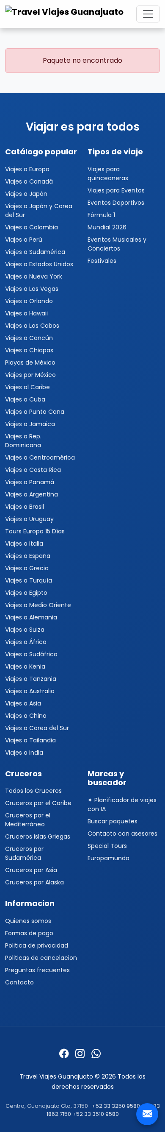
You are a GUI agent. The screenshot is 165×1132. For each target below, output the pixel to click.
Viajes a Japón (26, 194)
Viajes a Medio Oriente (38, 605)
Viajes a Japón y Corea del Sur (38, 210)
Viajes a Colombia (31, 227)
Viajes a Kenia (25, 666)
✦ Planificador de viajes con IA (122, 804)
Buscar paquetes (113, 821)
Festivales (102, 261)
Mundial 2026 (107, 227)
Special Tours (107, 846)
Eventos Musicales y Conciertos (117, 244)
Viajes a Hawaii (26, 313)
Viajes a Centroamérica (40, 457)
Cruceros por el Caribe (38, 803)
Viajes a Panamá (29, 482)
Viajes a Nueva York (33, 276)
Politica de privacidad (36, 945)
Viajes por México (30, 375)
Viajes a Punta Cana (34, 411)
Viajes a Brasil (24, 506)
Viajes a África (26, 642)
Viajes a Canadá (29, 181)
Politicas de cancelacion (41, 958)
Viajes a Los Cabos (32, 325)
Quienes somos (28, 921)
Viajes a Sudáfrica (31, 654)
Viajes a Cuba (25, 399)
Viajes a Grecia (27, 568)
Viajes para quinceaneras (108, 173)
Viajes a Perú (23, 239)
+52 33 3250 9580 (116, 1106)
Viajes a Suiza (24, 629)
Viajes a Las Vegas (31, 288)
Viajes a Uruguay (29, 519)
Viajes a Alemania (31, 617)
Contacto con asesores (122, 833)
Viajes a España (27, 556)
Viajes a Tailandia (30, 740)
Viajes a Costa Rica (33, 470)
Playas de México (30, 362)
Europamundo (108, 858)
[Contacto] (147, 1114)
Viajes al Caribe (27, 387)
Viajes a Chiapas (29, 350)
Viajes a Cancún (29, 338)
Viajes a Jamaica (30, 424)
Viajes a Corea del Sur (37, 728)
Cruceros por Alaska (34, 882)
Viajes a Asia (23, 703)
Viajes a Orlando (29, 301)
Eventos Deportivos (116, 202)
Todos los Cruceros (33, 790)
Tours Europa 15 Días (35, 531)
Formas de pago (29, 933)
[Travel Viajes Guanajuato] (65, 14)
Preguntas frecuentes (37, 970)
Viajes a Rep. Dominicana (23, 440)
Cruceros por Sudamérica (24, 853)
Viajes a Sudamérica (35, 252)
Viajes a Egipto (26, 592)
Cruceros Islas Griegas (37, 836)
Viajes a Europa (27, 169)
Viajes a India (24, 752)
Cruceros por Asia (31, 870)
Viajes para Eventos (116, 190)
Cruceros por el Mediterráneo (27, 819)
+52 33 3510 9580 (95, 1114)
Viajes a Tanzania (30, 679)
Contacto (19, 982)
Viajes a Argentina (31, 494)
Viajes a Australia (30, 691)
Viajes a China (26, 715)
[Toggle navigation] (148, 14)
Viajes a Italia (24, 543)
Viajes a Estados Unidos (39, 264)
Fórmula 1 (101, 215)
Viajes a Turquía (28, 580)
